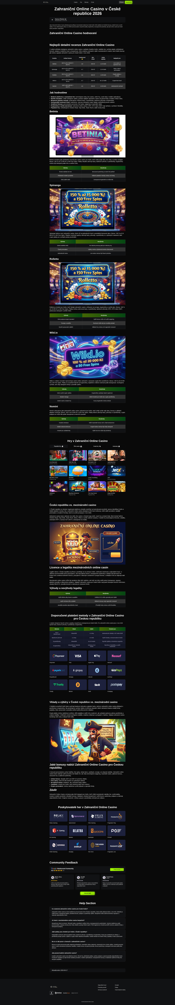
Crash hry (96, 446)
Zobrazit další (87, 893)
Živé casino (77, 446)
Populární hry (57, 446)
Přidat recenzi (117, 869)
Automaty (115, 446)
